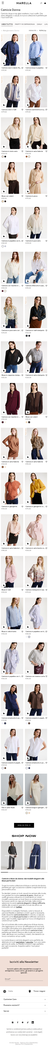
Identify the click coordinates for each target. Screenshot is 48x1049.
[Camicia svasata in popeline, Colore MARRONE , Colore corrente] (29, 723)
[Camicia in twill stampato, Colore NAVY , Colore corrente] (27, 336)
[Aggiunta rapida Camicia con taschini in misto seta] (4, 281)
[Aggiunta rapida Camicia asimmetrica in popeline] (28, 104)
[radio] (7, 24)
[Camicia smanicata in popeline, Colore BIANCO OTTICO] (2, 723)
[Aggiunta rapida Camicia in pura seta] (28, 236)
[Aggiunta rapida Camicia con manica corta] (28, 671)
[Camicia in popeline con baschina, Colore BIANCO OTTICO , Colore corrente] (3, 246)
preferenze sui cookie (14, 1032)
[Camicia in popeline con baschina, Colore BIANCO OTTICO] (26, 637)
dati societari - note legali (32, 1032)
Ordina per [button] (32, 30)
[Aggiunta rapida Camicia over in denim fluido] (4, 63)
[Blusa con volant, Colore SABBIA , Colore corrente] (3, 201)
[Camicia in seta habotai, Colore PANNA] (5, 467)
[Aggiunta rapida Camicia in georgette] (4, 501)
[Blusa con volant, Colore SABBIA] (26, 422)
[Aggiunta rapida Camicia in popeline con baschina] (4, 236)
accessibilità (32, 1035)
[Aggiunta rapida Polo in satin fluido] (4, 803)
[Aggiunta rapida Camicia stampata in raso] (28, 585)
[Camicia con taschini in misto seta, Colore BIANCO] (5, 422)
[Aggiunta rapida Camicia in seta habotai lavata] (4, 543)
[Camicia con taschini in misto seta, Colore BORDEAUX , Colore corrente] (3, 422)
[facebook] (18, 1022)
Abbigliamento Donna (11, 30)
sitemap (25, 1035)
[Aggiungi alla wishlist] (22, 68)
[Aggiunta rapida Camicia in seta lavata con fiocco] (28, 543)
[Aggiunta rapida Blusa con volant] (4, 191)
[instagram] (12, 1022)
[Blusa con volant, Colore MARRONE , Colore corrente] (29, 422)
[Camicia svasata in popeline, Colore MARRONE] (5, 768)
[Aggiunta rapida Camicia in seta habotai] (28, 146)
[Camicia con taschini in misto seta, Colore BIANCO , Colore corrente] (5, 291)
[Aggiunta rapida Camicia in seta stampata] (28, 370)
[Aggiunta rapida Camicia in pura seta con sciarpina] (4, 325)
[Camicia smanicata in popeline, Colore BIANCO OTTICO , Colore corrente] (27, 768)
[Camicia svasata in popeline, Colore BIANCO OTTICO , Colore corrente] (3, 768)
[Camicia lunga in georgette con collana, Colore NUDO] (29, 813)
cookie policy (37, 1029)
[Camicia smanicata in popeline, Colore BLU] (29, 768)
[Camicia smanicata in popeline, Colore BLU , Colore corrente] (5, 723)
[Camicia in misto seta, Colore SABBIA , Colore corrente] (3, 156)
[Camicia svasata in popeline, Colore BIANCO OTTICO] (26, 723)
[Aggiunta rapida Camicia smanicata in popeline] (4, 713)
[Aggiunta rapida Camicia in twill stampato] (28, 325)
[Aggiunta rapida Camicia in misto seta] (4, 146)
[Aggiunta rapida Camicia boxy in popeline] (28, 63)
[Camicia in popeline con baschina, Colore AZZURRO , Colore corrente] (29, 637)
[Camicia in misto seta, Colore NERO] (5, 156)
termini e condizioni (13, 1029)
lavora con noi (16, 1035)
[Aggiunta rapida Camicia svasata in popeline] (28, 713)
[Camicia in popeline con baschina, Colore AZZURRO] (5, 246)
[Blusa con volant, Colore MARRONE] (5, 201)
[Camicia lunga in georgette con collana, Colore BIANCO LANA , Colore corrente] (27, 813)
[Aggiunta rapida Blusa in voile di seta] (4, 626)
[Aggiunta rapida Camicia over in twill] (4, 104)
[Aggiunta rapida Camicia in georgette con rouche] (28, 501)
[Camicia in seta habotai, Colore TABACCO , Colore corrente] (3, 467)
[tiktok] (28, 1022)
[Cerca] (41, 3)
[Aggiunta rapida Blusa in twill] (4, 585)
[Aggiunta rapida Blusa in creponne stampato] (4, 370)
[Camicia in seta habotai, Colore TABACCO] (26, 156)
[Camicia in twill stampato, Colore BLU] (29, 336)
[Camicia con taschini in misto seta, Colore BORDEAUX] (2, 291)
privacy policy (26, 1029)
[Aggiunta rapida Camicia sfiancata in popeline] (28, 281)
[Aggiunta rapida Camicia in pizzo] (28, 191)
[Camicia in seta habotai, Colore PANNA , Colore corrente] (29, 156)
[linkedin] (33, 1022)
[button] (43, 30)
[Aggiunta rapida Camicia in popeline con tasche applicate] (4, 671)
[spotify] (23, 1022)
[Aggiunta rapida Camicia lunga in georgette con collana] (28, 803)
